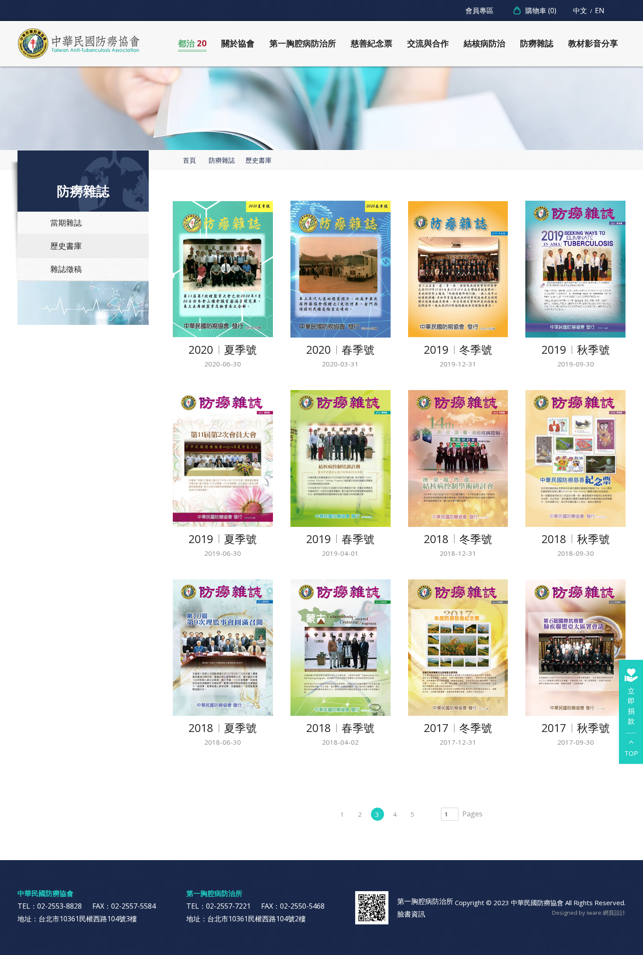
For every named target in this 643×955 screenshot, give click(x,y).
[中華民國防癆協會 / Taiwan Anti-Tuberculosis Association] (78, 43)
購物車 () (540, 10)
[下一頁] (430, 814)
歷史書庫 (66, 245)
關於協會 (238, 43)
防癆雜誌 (536, 43)
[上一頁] (325, 814)
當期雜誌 (66, 222)
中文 (580, 10)
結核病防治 (484, 43)
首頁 (189, 160)
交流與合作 (428, 43)
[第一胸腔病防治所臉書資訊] (371, 907)
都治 (192, 43)
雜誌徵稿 (66, 269)
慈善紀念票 (371, 43)
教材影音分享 (593, 43)
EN (600, 10)
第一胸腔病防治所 (302, 43)
